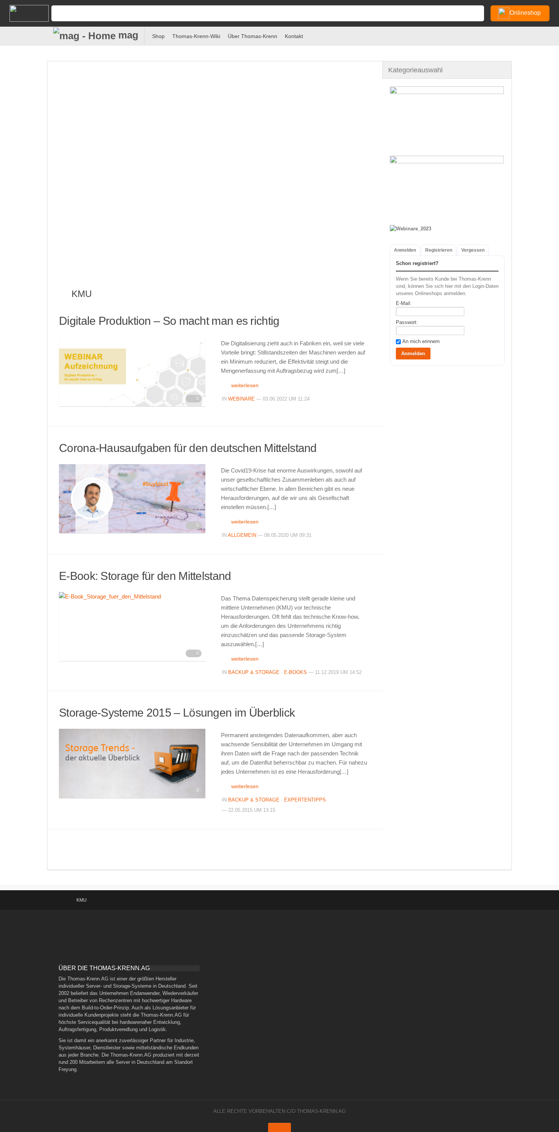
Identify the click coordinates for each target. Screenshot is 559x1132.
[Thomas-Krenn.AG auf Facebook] (501, 35)
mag (127, 35)
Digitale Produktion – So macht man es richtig (169, 321)
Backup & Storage (254, 672)
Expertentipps (305, 800)
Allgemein (242, 535)
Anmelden (405, 250)
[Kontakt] (489, 35)
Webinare (241, 399)
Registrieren (438, 250)
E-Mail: (403, 303)
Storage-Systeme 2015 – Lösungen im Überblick (177, 712)
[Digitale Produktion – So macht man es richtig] (132, 371)
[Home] (23, 13)
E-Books (295, 672)
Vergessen (472, 250)
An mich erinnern (421, 341)
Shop (158, 36)
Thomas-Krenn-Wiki (196, 36)
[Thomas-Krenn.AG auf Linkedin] (539, 35)
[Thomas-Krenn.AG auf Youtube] (514, 35)
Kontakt (294, 36)
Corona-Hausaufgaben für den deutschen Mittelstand (188, 448)
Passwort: (407, 322)
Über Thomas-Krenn (252, 36)
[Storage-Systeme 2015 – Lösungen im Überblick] (132, 763)
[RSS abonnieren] (526, 35)
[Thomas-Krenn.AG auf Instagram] (551, 35)
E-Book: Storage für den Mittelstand (145, 576)
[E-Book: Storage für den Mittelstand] (132, 626)
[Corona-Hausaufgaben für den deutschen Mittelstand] (132, 498)
